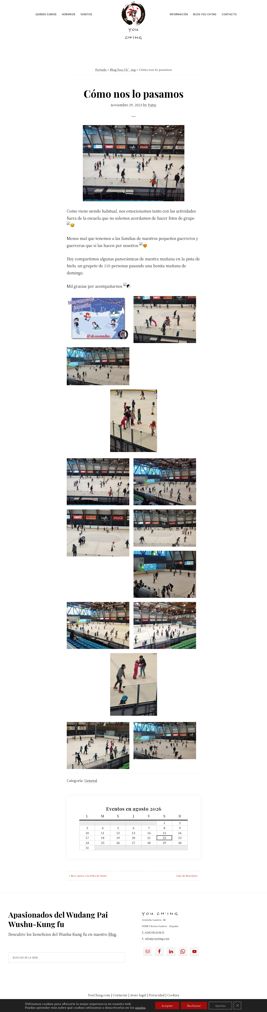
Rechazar (194, 1005)
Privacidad (157, 995)
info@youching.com (157, 938)
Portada (101, 69)
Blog (112, 934)
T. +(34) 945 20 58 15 (153, 932)
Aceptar (167, 1005)
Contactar (120, 995)
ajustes (140, 1007)
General (90, 780)
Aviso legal (138, 995)
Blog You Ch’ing (123, 69)
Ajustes (220, 1005)
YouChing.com (99, 995)
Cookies (173, 995)
